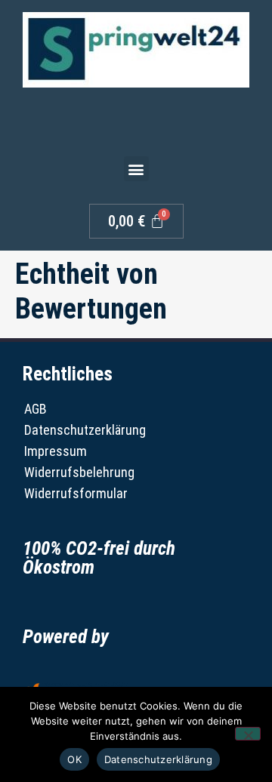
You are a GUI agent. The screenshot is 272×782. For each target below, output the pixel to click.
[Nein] (248, 733)
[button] (136, 168)
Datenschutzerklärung (76, 430)
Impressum (55, 451)
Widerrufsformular (76, 493)
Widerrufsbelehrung (76, 472)
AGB (35, 409)
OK (74, 759)
